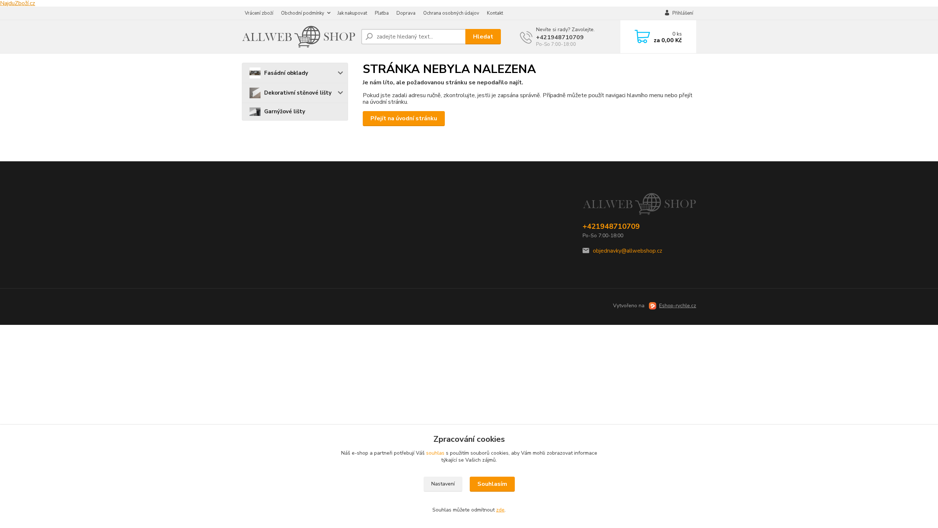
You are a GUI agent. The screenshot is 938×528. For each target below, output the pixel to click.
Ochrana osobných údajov (451, 13)
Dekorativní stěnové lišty (298, 92)
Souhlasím (492, 484)
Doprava (406, 13)
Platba (382, 13)
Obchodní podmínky (302, 13)
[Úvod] (298, 36)
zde (500, 509)
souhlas (435, 453)
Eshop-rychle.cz (677, 305)
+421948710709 (560, 37)
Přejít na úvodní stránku (403, 118)
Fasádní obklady (286, 73)
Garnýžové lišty (284, 111)
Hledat (483, 37)
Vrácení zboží (259, 13)
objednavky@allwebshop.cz (627, 250)
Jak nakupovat (352, 13)
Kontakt (495, 13)
